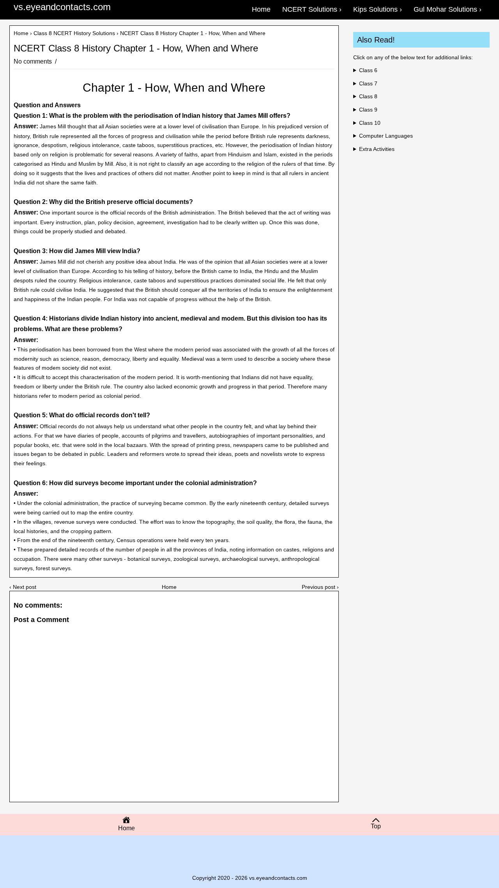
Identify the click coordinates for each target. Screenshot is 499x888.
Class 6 (368, 70)
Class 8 (368, 96)
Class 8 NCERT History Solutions (74, 33)
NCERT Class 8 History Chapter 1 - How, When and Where (136, 48)
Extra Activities (377, 149)
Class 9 (368, 109)
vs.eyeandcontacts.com (62, 7)
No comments (33, 61)
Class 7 (368, 83)
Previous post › (320, 587)
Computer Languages (386, 136)
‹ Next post (22, 587)
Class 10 (369, 123)
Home (21, 33)
